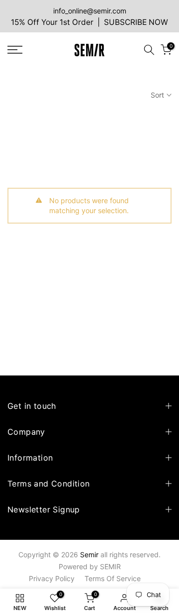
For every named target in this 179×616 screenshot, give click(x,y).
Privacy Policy (52, 578)
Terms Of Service (113, 578)
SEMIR (110, 566)
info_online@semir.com (89, 10)
